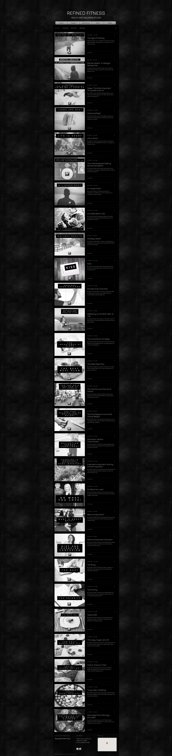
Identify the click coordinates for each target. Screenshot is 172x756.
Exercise (65, 28)
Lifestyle (82, 28)
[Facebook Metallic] (77, 749)
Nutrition (74, 28)
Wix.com (74, 754)
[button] (116, 28)
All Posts (57, 28)
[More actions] (115, 35)
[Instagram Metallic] (80, 749)
